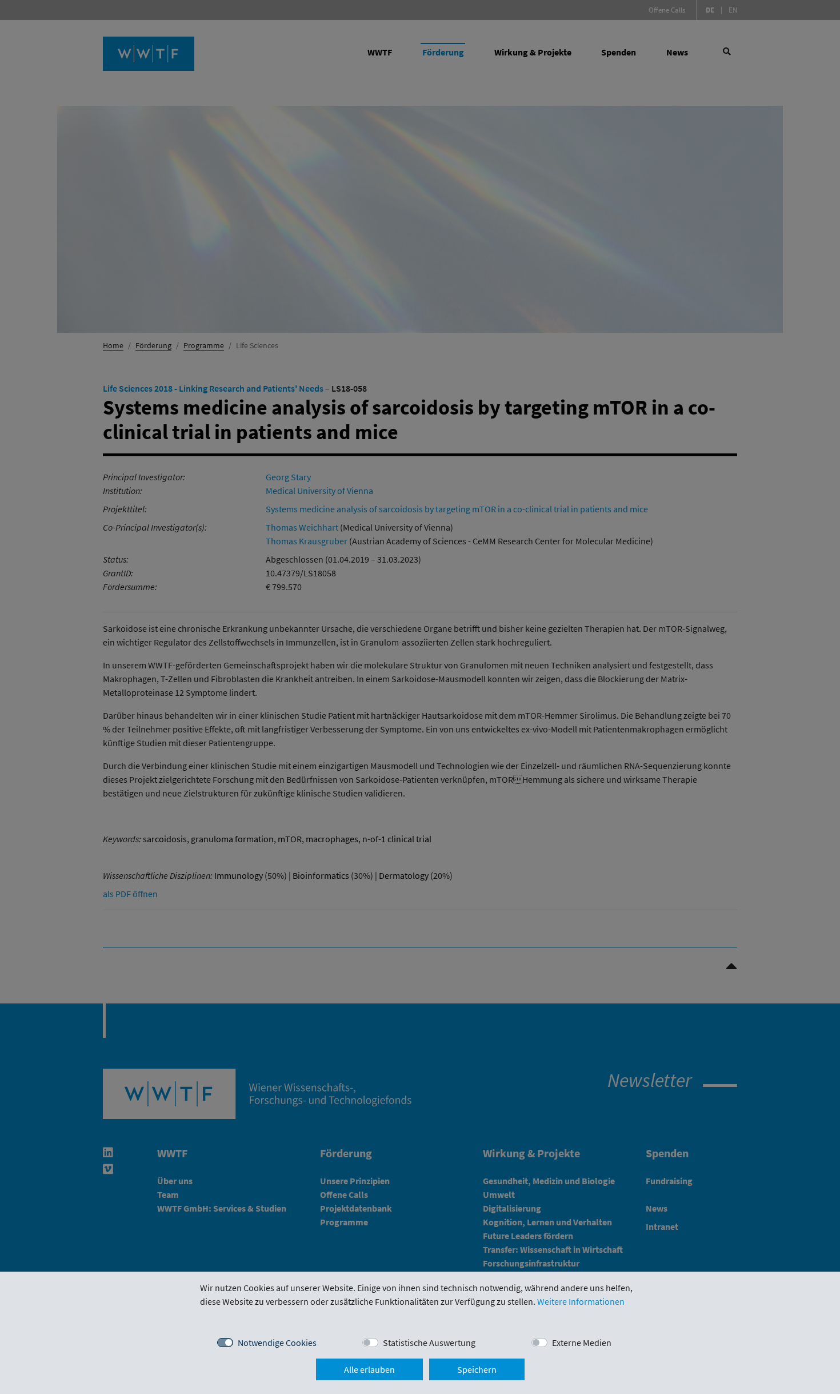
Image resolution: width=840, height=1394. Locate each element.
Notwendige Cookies (277, 1342)
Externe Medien (581, 1342)
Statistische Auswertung (429, 1342)
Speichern (477, 1369)
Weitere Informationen (581, 1301)
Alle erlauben (369, 1369)
